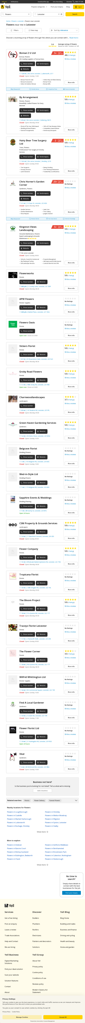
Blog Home (64, 918)
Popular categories (38, 7)
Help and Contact (11, 941)
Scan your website (12, 975)
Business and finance (68, 930)
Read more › (74, 38)
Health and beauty (67, 941)
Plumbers (36, 924)
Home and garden (67, 947)
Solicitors (36, 947)
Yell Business (14, 2)
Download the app (43, 2)
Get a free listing (58, 2)
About (7, 992)
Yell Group (38, 954)
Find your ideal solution (14, 969)
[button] (29, 14)
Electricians (36, 935)
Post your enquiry (57, 7)
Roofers (35, 930)
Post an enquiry (11, 924)
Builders (35, 918)
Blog (68, 7)
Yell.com (4, 2)
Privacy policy (37, 966)
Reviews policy (38, 984)
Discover (37, 912)
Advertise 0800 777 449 (74, 2)
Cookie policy (37, 972)
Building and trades (67, 924)
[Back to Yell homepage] (6, 7)
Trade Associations (12, 935)
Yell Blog (65, 912)
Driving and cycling (67, 935)
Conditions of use (39, 978)
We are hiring (10, 947)
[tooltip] (61, 14)
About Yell (36, 961)
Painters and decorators (41, 941)
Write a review (70, 59)
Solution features (11, 981)
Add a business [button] (42, 791)
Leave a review (10, 930)
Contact (8, 986)
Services (9, 912)
